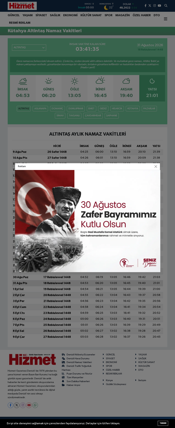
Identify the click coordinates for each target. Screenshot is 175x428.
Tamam (163, 423)
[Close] (156, 166)
